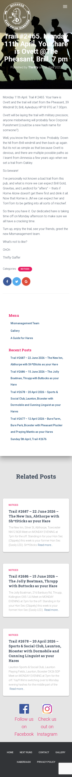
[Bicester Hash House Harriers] (17, 16)
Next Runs (26, 752)
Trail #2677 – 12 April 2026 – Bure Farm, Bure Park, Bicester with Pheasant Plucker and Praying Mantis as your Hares (37, 425)
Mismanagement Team (25, 323)
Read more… (45, 544)
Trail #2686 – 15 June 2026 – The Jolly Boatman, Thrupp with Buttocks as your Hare (35, 378)
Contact (44, 752)
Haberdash (24, 762)
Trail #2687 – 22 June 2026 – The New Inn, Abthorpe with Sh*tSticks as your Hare (34, 516)
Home (10, 752)
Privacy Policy (46, 762)
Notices (25, 269)
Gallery (15, 330)
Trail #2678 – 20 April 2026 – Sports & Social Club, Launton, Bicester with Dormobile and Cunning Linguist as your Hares (35, 651)
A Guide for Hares (22, 338)
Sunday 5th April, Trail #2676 (28, 439)
